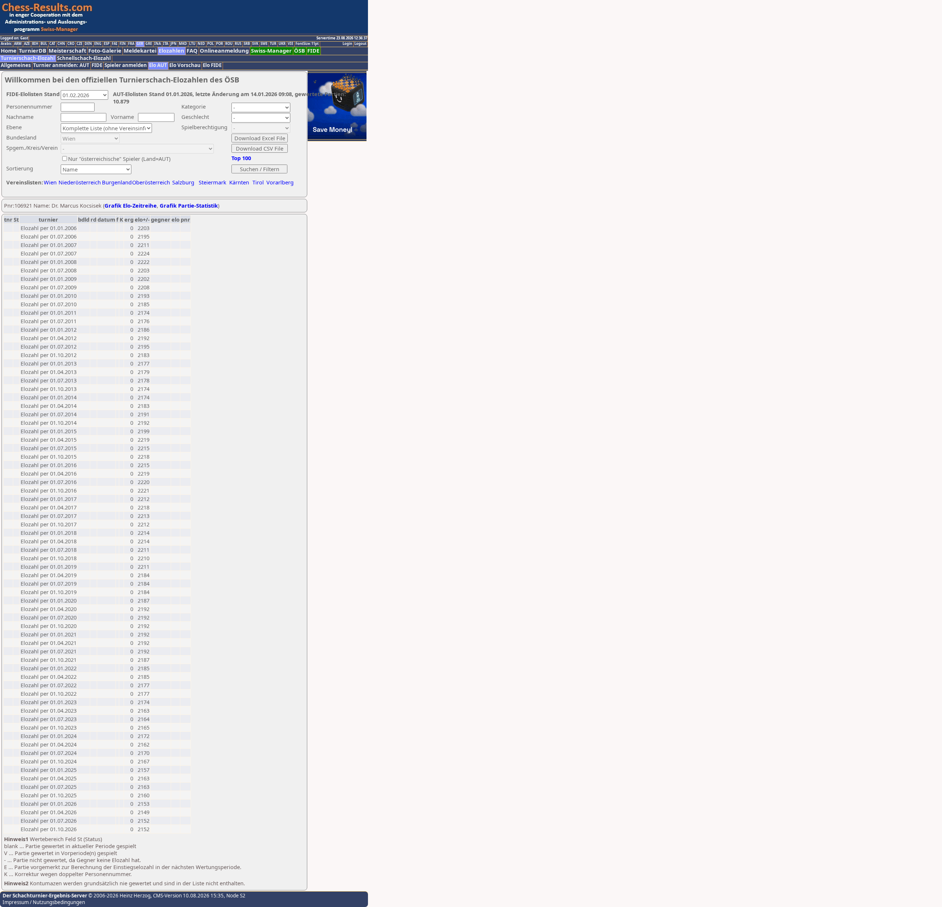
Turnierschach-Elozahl (28, 58)
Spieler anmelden (126, 65)
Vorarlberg (280, 182)
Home (9, 50)
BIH (35, 44)
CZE (79, 44)
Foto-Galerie (104, 50)
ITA (165, 44)
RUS (238, 44)
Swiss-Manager (271, 50)
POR (219, 44)
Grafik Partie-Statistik (189, 205)
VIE (290, 44)
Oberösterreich (151, 182)
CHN (61, 44)
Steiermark (212, 182)
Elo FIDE (212, 65)
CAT (52, 44)
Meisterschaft (67, 50)
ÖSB (299, 50)
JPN (173, 44)
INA (157, 44)
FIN (123, 44)
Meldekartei (140, 50)
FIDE (313, 50)
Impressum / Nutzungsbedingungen (44, 902)
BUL (43, 44)
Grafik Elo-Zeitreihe (131, 205)
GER (140, 44)
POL (210, 44)
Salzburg (183, 182)
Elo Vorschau (185, 65)
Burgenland (117, 182)
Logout (360, 44)
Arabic (6, 44)
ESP (107, 44)
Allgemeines (16, 65)
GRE (148, 44)
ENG (98, 44)
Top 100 (241, 158)
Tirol (258, 182)
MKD (183, 44)
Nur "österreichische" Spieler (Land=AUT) (119, 158)
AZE (27, 44)
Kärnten (239, 182)
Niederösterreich (79, 182)
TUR (273, 44)
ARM (18, 44)
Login (347, 44)
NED (201, 44)
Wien (50, 182)
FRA (131, 44)
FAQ (192, 50)
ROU (229, 44)
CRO (70, 44)
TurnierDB (32, 50)
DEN (88, 44)
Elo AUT (158, 65)
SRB (247, 44)
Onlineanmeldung (224, 50)
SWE (264, 44)
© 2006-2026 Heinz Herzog (118, 895)
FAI (114, 44)
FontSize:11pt (307, 44)
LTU (192, 44)
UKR (282, 44)
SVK (255, 44)
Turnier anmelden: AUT (61, 65)
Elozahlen (171, 50)
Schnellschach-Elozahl (84, 58)
